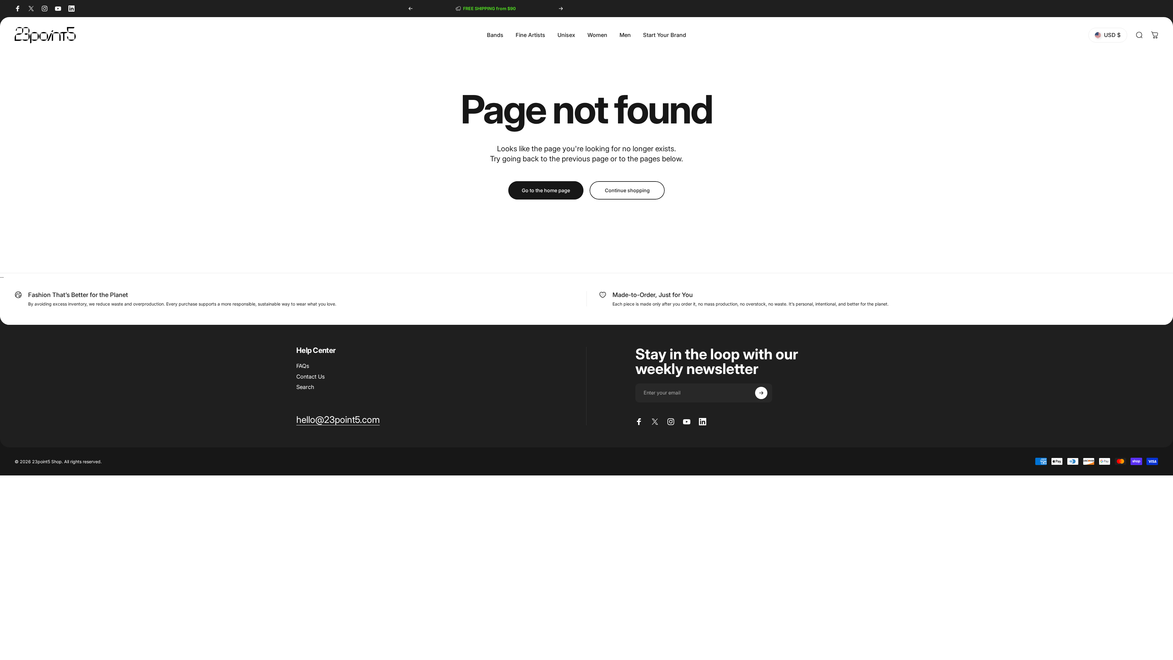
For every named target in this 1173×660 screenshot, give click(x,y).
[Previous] (410, 8)
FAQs (302, 366)
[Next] (561, 8)
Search (305, 387)
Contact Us (310, 376)
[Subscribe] (761, 393)
